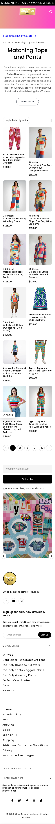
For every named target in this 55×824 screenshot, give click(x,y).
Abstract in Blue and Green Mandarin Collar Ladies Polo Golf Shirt (14, 372)
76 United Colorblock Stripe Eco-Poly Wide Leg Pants (13, 273)
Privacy (7, 750)
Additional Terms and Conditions (25, 745)
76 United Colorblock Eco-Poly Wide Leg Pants (14, 218)
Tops (5, 685)
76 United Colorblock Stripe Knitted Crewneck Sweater (38, 273)
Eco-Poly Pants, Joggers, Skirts (23, 670)
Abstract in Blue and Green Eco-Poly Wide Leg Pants (40, 317)
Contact (8, 709)
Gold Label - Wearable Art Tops (24, 660)
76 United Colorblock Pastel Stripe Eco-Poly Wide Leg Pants (40, 219)
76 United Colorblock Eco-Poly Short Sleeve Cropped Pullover (40, 166)
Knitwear (8, 655)
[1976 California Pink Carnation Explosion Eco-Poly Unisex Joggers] (14, 138)
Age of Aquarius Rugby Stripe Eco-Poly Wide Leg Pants (40, 424)
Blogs (6, 730)
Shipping (8, 740)
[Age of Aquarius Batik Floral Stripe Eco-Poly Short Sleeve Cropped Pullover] (14, 401)
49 (41, 448)
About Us (8, 725)
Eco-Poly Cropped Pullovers (21, 665)
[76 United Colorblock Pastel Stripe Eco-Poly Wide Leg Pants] (40, 195)
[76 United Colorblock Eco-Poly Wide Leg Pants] (14, 195)
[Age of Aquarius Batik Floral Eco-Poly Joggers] (40, 352)
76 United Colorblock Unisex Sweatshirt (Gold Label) (13, 326)
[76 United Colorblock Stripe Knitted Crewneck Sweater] (40, 249)
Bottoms (8, 690)
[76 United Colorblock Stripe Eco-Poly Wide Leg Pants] (14, 249)
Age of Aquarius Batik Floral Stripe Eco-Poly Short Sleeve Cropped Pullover (12, 427)
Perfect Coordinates (16, 680)
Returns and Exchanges (18, 755)
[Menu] (4, 12)
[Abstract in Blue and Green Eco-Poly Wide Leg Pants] (40, 298)
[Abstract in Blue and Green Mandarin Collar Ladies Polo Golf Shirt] (14, 352)
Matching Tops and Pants (29, 42)
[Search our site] (51, 12)
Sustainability (11, 714)
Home (6, 42)
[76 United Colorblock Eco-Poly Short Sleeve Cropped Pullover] (40, 142)
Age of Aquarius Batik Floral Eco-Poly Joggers (40, 371)
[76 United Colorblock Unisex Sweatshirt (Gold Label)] (14, 302)
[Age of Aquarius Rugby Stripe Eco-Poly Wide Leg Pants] (40, 401)
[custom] (6, 601)
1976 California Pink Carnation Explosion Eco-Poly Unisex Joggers (14, 158)
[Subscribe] (51, 778)
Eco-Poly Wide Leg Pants (19, 675)
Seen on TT (9, 735)
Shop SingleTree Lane (26, 814)
